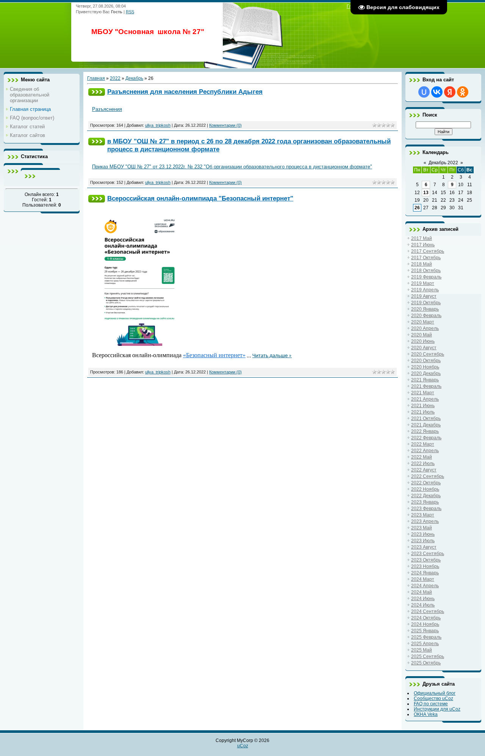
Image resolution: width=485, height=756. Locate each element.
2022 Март (422, 444)
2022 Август (423, 470)
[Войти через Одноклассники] (462, 92)
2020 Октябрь (426, 360)
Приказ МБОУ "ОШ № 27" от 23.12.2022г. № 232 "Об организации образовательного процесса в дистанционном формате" (232, 167)
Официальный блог (434, 693)
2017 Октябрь (426, 257)
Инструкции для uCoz (437, 709)
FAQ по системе (431, 703)
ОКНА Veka (426, 714)
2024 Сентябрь (427, 611)
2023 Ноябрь (425, 566)
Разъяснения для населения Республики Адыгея (185, 91)
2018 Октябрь (426, 270)
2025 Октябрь (426, 663)
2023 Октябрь (426, 560)
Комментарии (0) (225, 125)
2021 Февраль (426, 386)
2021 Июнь (423, 405)
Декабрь (134, 78)
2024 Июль (423, 605)
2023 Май (421, 527)
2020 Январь (425, 309)
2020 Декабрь (426, 373)
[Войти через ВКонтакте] (437, 92)
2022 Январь (425, 431)
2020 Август (423, 347)
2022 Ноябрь (425, 489)
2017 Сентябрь (427, 251)
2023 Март (422, 515)
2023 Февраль (426, 508)
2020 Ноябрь (425, 367)
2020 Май (421, 335)
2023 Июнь (423, 534)
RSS (130, 11)
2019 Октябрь (426, 302)
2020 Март (422, 322)
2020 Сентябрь (427, 354)
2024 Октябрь (426, 618)
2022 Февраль (426, 437)
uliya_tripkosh (158, 125)
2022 (115, 78)
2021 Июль (423, 412)
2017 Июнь (423, 244)
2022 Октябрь (426, 482)
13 (426, 192)
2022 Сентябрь (427, 476)
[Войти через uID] (424, 92)
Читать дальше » (272, 356)
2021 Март (422, 392)
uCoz (242, 745)
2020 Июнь (423, 341)
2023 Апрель (425, 521)
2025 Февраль (426, 637)
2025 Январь (425, 630)
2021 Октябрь (426, 418)
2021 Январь (425, 380)
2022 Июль (423, 463)
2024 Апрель (425, 585)
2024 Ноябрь (425, 624)
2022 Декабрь (426, 495)
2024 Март (422, 579)
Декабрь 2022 (443, 162)
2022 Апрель (425, 450)
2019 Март (422, 283)
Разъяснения (107, 109)
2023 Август (423, 547)
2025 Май (421, 650)
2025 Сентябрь (427, 656)
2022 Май (421, 457)
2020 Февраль (426, 315)
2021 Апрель (425, 399)
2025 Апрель (425, 643)
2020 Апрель (425, 328)
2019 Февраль (426, 277)
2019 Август (423, 296)
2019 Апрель (425, 289)
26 (417, 207)
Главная (96, 78)
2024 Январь (425, 573)
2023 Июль (423, 540)
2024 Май (421, 592)
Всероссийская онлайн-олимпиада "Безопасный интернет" (200, 198)
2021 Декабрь (426, 425)
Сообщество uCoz (433, 698)
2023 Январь (425, 502)
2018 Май (421, 264)
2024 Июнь (423, 598)
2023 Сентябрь (427, 553)
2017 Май (421, 238)
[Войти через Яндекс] (449, 92)
